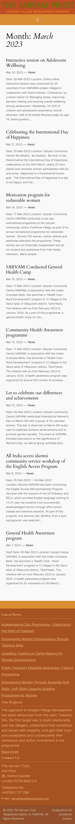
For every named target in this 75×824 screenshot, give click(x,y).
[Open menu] (37, 19)
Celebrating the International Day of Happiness (37, 134)
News (31, 72)
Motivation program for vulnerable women (28, 197)
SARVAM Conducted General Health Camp (34, 269)
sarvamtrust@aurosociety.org (30, 798)
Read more (10, 752)
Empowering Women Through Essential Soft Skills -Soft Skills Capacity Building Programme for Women (35, 688)
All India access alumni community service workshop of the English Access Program (35, 461)
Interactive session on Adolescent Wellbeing (36, 63)
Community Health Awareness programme (34, 332)
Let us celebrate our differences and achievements (34, 395)
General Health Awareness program (30, 535)
